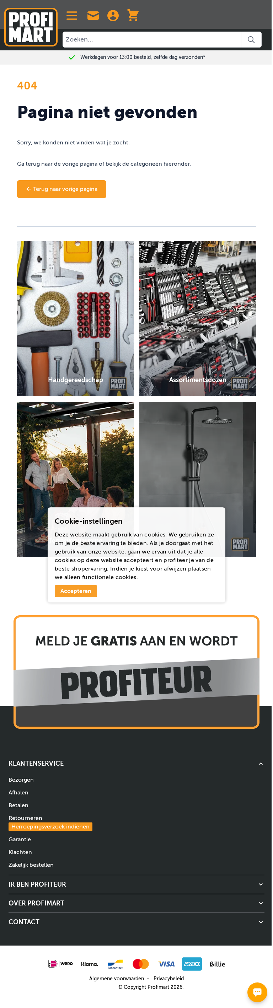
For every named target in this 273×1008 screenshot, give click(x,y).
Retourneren (49, 822)
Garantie (20, 839)
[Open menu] (72, 16)
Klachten (20, 852)
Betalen (18, 805)
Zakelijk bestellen (31, 865)
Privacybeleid (169, 978)
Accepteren (75, 591)
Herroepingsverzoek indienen (50, 827)
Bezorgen (21, 780)
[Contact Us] (93, 16)
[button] (136, 763)
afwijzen (175, 569)
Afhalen (18, 792)
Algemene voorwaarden (116, 978)
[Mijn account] (113, 16)
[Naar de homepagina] (31, 24)
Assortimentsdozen (197, 380)
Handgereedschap (75, 380)
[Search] (251, 40)
